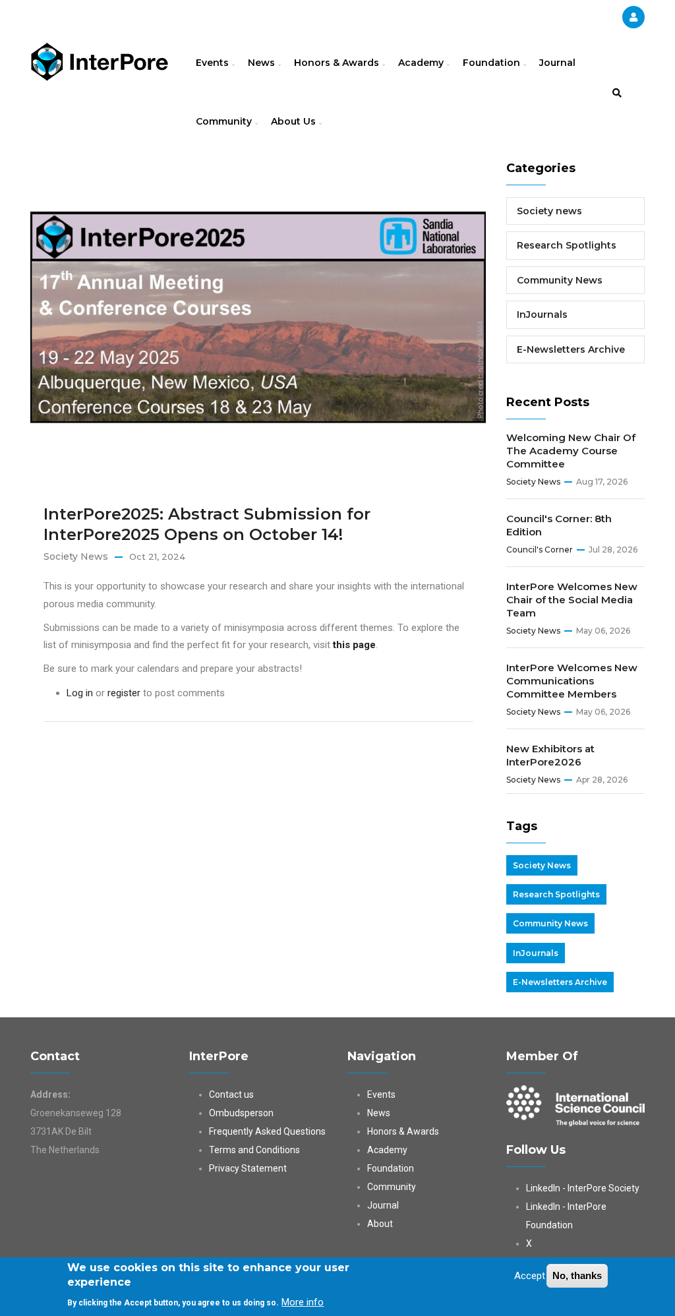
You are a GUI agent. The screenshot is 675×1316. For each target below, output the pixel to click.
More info (302, 1302)
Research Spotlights (566, 245)
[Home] (99, 60)
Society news (76, 556)
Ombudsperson (241, 1113)
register (123, 693)
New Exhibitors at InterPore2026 (550, 755)
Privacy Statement (248, 1168)
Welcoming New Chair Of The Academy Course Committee (570, 450)
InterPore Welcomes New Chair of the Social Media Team (571, 599)
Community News (559, 280)
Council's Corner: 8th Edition (559, 525)
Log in (80, 693)
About (380, 1223)
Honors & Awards (338, 63)
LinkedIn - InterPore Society (582, 1188)
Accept (529, 1276)
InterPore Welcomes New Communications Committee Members (571, 680)
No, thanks (577, 1275)
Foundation (493, 63)
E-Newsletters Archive (571, 349)
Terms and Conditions (254, 1150)
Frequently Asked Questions (267, 1131)
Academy (422, 63)
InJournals (542, 314)
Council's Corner (539, 549)
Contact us (231, 1094)
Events (213, 63)
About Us (294, 121)
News (263, 63)
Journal (557, 63)
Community (225, 121)
